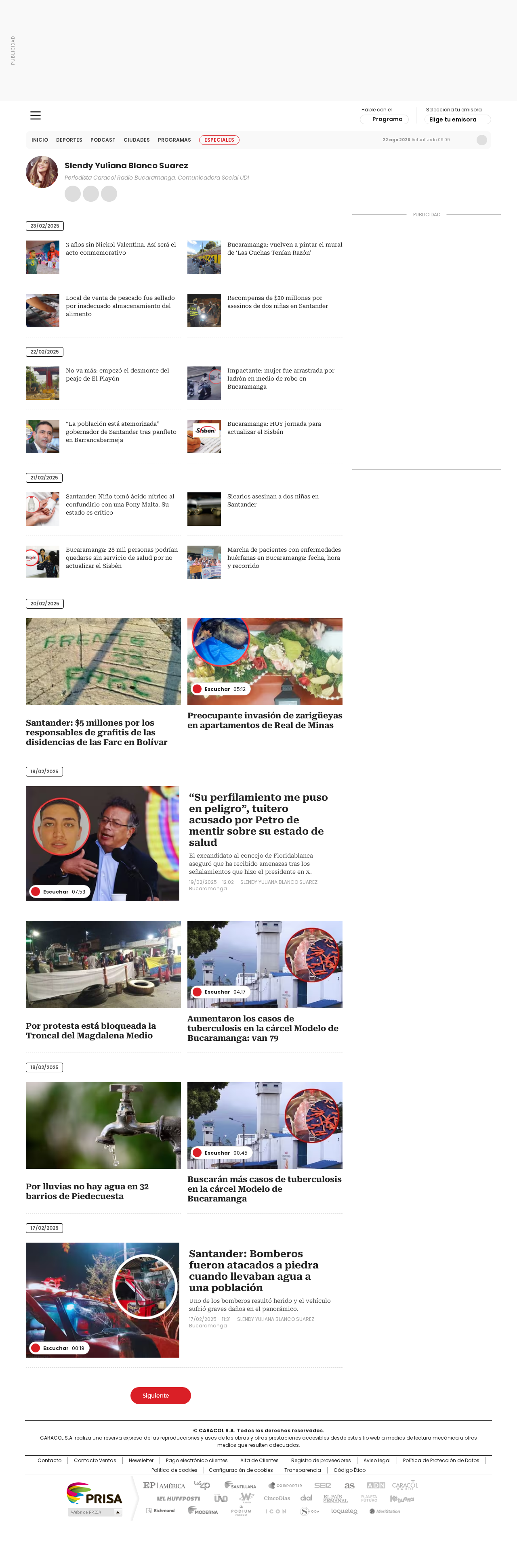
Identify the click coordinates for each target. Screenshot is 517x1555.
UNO (218, 1497)
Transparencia (302, 1470)
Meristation (384, 1509)
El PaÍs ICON (273, 1509)
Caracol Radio (259, 116)
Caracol (404, 1484)
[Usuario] (482, 140)
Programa (387, 119)
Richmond (160, 1509)
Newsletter (465, 140)
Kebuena (401, 1497)
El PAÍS (163, 1484)
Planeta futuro (367, 1497)
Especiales (219, 139)
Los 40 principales (199, 1484)
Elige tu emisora (453, 119)
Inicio (40, 139)
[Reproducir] (197, 688)
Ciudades (137, 139)
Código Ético (350, 1470)
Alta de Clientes (259, 1460)
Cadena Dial (304, 1497)
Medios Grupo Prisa (94, 1512)
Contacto (49, 1460)
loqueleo (344, 1509)
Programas (174, 139)
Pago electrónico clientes (197, 1460)
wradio (243, 1497)
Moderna (201, 1509)
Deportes (69, 139)
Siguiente (156, 1396)
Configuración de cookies (241, 1470)
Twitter (109, 194)
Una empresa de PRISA (94, 1492)
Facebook (73, 194)
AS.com (348, 1484)
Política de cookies (174, 1470)
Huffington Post (175, 1497)
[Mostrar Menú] (35, 115)
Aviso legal (377, 1460)
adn (374, 1484)
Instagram (91, 194)
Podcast (103, 139)
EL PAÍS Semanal (333, 1497)
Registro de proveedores (321, 1460)
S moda (308, 1509)
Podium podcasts (239, 1509)
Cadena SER (320, 1484)
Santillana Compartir (281, 1484)
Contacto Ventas (95, 1460)
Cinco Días (274, 1497)
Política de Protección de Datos (441, 1460)
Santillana (236, 1484)
